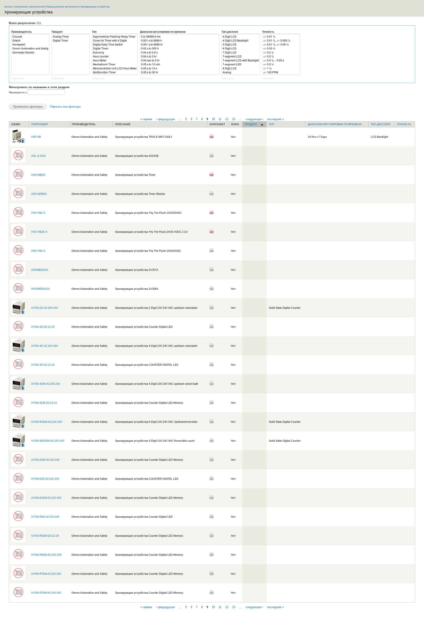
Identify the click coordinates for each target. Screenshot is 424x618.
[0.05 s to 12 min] (180, 64)
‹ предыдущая (165, 119)
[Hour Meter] (115, 60)
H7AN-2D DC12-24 (43, 326)
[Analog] (240, 72)
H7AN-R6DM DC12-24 (45, 535)
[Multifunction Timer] (115, 72)
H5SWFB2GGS (40, 288)
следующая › (254, 119)
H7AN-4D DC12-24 (43, 364)
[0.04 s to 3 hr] (180, 56)
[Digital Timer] (70, 40)
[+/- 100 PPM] (281, 72)
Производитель (21, 31)
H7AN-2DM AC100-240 (45, 459)
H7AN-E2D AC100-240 (45, 478)
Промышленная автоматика (62, 6)
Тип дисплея (229, 31)
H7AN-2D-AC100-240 (44, 307)
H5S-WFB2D (39, 193)
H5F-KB (36, 136)
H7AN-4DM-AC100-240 (45, 383)
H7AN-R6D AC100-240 (45, 516)
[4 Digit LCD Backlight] (240, 40)
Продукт (57, 31)
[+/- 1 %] (281, 68)
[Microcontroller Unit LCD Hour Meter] (115, 68)
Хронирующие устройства (95, 6)
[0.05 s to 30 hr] (180, 72)
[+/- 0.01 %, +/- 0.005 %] (281, 40)
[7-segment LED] (240, 64)
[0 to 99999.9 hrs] (180, 36)
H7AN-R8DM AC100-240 (46, 554)
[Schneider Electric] (30, 52)
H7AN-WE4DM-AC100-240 (47, 440)
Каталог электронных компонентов (24, 6)
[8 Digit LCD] (240, 68)
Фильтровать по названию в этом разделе (39, 87)
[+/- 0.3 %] (281, 56)
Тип (94, 31)
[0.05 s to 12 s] (180, 68)
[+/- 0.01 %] (281, 36)
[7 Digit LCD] (240, 52)
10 (213, 119)
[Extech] (30, 40)
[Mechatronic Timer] (115, 64)
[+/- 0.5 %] (281, 64)
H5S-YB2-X (38, 212)
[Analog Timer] (70, 36)
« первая (146, 119)
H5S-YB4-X (38, 250)
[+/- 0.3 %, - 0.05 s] (281, 60)
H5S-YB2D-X (39, 231)
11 (220, 119)
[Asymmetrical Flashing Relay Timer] (115, 36)
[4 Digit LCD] (240, 36)
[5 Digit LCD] (240, 44)
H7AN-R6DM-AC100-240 (46, 421)
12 (226, 119)
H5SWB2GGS (39, 269)
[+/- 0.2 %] (281, 52)
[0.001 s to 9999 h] (180, 40)
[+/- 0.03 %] (281, 48)
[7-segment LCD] (240, 56)
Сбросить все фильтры (65, 106)
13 (233, 119)
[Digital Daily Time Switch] (115, 44)
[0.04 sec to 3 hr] (180, 60)
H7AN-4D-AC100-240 (44, 345)
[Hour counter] (115, 56)
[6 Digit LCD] (240, 48)
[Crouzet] (30, 36)
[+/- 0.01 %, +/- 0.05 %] (281, 44)
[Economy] (115, 52)
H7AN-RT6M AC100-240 (46, 573)
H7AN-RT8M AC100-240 (46, 592)
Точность (268, 31)
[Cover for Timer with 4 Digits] (115, 40)
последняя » (275, 119)
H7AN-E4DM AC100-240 (46, 497)
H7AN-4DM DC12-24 (44, 402)
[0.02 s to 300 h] (180, 48)
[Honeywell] (30, 44)
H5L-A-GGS (38, 155)
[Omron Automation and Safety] (30, 48)
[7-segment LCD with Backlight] (240, 60)
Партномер (39, 124)
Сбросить (17, 78)
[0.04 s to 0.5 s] (180, 52)
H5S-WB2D (38, 174)
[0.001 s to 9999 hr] (180, 44)
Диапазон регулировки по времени (163, 31)
